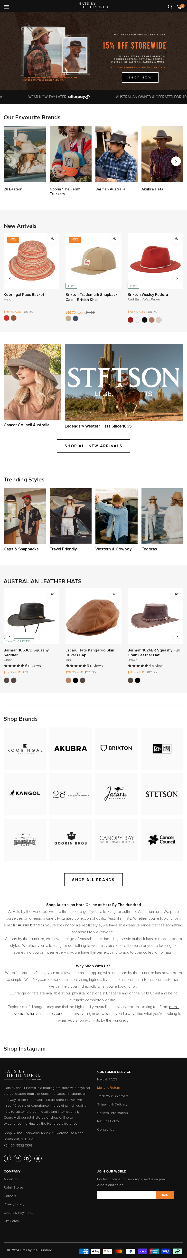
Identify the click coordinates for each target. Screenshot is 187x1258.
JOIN (164, 1195)
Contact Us (105, 1130)
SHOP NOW (140, 77)
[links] (25, 154)
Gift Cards (11, 1221)
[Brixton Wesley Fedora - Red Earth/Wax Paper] (68, 320)
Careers (10, 1196)
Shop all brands (93, 879)
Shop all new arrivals (93, 446)
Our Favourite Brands (32, 117)
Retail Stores (14, 1187)
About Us (11, 1179)
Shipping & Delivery (112, 1104)
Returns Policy (108, 1121)
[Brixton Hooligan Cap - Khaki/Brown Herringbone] (152, 320)
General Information (112, 1113)
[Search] (170, 6)
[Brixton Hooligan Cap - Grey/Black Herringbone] (145, 320)
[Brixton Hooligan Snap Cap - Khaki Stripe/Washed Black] (130, 320)
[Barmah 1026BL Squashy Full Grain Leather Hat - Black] (75, 680)
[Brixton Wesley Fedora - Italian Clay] (90, 320)
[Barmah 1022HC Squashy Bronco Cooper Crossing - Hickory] (130, 680)
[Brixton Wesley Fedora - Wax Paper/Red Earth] (75, 320)
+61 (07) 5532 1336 (18, 1145)
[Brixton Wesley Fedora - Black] (82, 320)
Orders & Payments (18, 1213)
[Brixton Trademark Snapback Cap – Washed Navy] (14, 318)
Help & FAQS (107, 1079)
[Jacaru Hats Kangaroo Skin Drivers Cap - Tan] (6, 680)
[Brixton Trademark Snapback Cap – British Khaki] (6, 318)
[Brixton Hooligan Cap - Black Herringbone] (137, 320)
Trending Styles (24, 479)
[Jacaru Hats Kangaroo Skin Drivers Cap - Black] (14, 680)
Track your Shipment (112, 1096)
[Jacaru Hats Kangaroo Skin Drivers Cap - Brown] (21, 680)
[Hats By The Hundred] (93, 6)
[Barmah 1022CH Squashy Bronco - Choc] (145, 680)
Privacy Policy (14, 1204)
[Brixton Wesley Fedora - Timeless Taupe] (97, 320)
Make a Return (108, 1088)
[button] (176, 161)
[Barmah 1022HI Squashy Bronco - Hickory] (152, 680)
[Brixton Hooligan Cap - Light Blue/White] (159, 320)
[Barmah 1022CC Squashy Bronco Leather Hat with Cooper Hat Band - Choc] (137, 680)
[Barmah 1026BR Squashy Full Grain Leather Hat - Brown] (68, 680)
